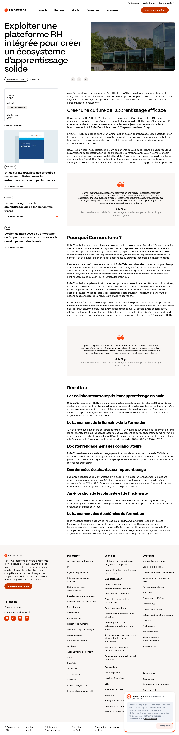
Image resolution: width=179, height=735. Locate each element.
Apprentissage (74, 635)
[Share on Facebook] (73, 79)
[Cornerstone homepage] (31, 555)
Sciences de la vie (17, 107)
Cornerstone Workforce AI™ (81, 561)
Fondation (148, 603)
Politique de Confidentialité (52, 729)
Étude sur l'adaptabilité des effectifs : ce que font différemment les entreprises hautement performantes (30, 132)
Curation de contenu (115, 608)
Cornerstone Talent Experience (158, 572)
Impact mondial (151, 631)
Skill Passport (74, 674)
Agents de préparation (78, 572)
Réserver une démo (155, 10)
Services (71, 679)
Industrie (109, 695)
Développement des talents (81, 596)
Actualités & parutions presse (158, 615)
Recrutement (74, 607)
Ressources (148, 679)
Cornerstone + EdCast (154, 598)
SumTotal (72, 663)
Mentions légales (30, 729)
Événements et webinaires (156, 684)
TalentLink (72, 668)
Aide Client (149, 3)
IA (68, 566)
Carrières (147, 620)
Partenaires (133, 3)
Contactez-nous (12, 607)
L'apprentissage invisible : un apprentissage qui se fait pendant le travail (31, 197)
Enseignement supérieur (117, 700)
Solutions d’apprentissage (80, 629)
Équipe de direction (153, 566)
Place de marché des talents (81, 601)
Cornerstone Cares (152, 609)
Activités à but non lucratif (118, 711)
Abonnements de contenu (80, 651)
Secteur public (112, 672)
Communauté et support (17, 612)
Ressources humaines (78, 623)
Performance (74, 618)
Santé (108, 683)
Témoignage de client (16, 79)
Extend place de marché (79, 691)
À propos (147, 592)
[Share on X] (86, 79)
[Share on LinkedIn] (79, 79)
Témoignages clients (153, 587)
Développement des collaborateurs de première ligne (119, 626)
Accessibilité (149, 646)
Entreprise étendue (77, 640)
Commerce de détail (115, 706)
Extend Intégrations (77, 685)
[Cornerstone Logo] (15, 10)
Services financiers (114, 678)
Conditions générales (77, 729)
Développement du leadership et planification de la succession (120, 638)
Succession (73, 612)
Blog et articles (150, 690)
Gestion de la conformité (117, 593)
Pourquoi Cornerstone (154, 561)
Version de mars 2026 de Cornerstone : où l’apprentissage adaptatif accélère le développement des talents (28, 229)
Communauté (165, 3)
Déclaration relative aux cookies (107, 729)
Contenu (71, 646)
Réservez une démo (18, 586)
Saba (69, 657)
